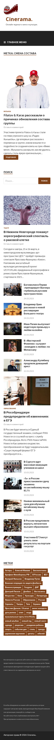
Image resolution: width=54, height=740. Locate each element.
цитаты (31, 633)
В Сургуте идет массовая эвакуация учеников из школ (35, 464)
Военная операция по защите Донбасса (23, 583)
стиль (32, 629)
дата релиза (10, 612)
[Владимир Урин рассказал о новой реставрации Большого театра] (13, 314)
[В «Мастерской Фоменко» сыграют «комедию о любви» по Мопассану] (13, 350)
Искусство (10, 595)
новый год (26, 621)
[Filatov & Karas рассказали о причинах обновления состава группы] (27, 86)
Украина (36, 604)
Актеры (8, 570)
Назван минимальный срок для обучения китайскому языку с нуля (36, 505)
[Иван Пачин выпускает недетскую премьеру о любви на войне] (13, 334)
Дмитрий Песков (12, 591)
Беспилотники (39, 570)
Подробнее (11, 157)
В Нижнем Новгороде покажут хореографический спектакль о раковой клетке (26, 236)
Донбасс (27, 591)
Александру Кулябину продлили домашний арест (36, 363)
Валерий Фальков (13, 579)
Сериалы (9, 604)
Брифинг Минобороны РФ (17, 574)
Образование (10, 408)
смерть (8, 629)
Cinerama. (19, 19)
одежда (8, 625)
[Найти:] (27, 181)
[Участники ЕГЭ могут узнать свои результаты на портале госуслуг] (13, 547)
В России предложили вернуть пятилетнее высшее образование (36, 523)
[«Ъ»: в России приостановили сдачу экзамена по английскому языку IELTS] (13, 488)
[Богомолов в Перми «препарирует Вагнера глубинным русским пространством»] (13, 294)
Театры (19, 604)
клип (21, 612)
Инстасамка (39, 591)
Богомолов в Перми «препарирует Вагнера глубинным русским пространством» (37, 289)
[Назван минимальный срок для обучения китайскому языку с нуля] (13, 511)
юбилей (41, 633)
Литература (42, 595)
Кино (20, 595)
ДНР (37, 587)
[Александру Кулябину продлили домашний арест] (13, 370)
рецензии (19, 625)
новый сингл (40, 621)
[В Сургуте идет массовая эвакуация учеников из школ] (13, 471)
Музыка (7, 111)
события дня (21, 629)
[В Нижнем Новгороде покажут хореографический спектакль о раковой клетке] (27, 225)
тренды (41, 629)
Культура (29, 595)
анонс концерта (39, 608)
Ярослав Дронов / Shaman (17, 608)
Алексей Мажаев (22, 570)
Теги (28, 604)
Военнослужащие (13, 587)
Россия (41, 600)
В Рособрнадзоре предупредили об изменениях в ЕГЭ (26, 416)
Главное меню (17, 42)
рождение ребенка (34, 625)
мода (28, 612)
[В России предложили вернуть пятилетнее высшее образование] (13, 530)
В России (36, 574)
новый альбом (12, 621)
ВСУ (46, 574)
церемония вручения (15, 633)
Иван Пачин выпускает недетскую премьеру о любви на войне (37, 327)
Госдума (28, 587)
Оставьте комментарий (13, 127)
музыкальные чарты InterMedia (20, 617)
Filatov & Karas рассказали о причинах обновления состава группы (27, 119)
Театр (6, 228)
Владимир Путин (32, 579)
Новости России (12, 600)
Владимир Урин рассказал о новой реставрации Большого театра (34, 309)
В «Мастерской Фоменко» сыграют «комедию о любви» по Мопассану (37, 345)
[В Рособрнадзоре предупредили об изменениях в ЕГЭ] (27, 405)
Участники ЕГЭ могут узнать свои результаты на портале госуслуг (37, 542)
